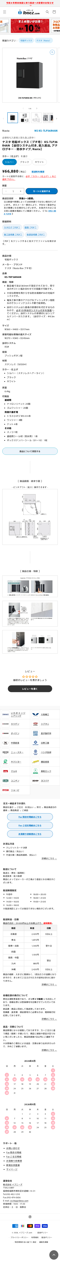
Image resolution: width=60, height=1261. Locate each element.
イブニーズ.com (25, 1232)
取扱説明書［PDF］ (36, 234)
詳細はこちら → (49, 858)
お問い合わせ (13, 1148)
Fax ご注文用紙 (13, 1156)
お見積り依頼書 (14, 1160)
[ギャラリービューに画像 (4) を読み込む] (48, 118)
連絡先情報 (43, 1242)
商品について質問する (30, 451)
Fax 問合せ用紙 (13, 1152)
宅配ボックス (26, 40)
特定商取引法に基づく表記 (25, 1242)
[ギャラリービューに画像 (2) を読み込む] (24, 118)
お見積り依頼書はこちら (30, 833)
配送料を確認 (38, 171)
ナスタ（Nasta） (43, 40)
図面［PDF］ (31, 227)
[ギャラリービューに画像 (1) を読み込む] (13, 118)
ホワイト (39, 161)
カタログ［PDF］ (12, 227)
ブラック (24, 161)
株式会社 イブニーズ (12, 1184)
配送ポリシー (47, 1237)
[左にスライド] (23, 108)
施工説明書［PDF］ (13, 234)
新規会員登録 (13, 1165)
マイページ (12, 1169)
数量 (4, 185)
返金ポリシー (42, 1232)
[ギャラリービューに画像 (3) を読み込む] (36, 118)
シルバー (9, 161)
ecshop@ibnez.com (19, 1200)
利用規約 (35, 1237)
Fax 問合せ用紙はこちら (30, 816)
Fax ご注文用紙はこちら (30, 825)
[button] (4, 12)
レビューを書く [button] (30, 688)
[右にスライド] (36, 108)
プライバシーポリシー (20, 1237)
